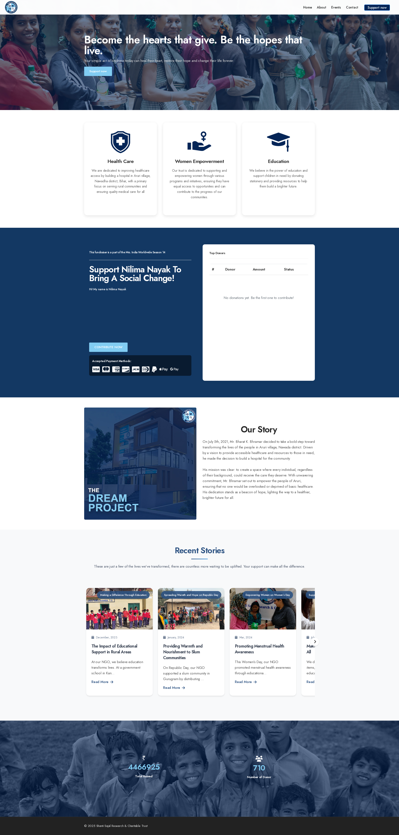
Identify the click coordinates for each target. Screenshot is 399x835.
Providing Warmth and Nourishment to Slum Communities (182, 652)
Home (307, 7)
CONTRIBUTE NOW (108, 347)
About (321, 7)
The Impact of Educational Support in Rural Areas (114, 649)
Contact (352, 7)
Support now (377, 7)
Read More (99, 681)
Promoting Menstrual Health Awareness (259, 649)
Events (336, 7)
